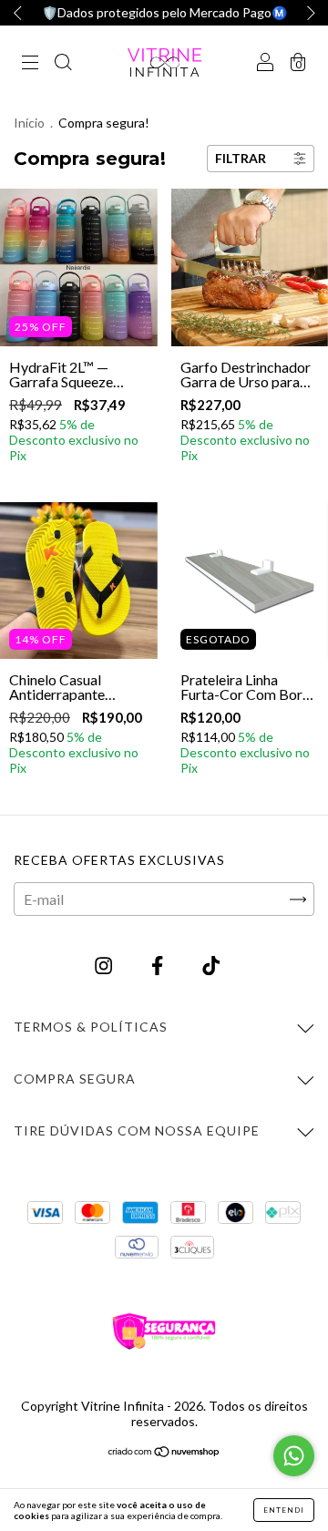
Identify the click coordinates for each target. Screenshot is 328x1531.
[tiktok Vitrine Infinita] (211, 965)
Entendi (283, 1510)
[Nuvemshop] (164, 1452)
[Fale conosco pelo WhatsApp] (293, 1455)
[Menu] (30, 62)
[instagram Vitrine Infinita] (105, 965)
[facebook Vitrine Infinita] (158, 965)
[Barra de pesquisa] (63, 62)
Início (29, 122)
